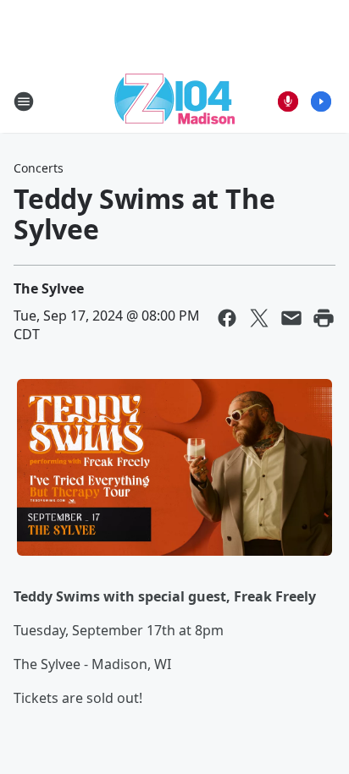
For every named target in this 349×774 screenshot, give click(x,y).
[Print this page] (323, 318)
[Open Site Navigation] (24, 101)
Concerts (39, 168)
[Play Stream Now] (321, 101)
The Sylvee (49, 288)
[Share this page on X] (259, 318)
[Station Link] (174, 101)
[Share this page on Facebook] (227, 318)
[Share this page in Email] (291, 318)
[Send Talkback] (288, 101)
